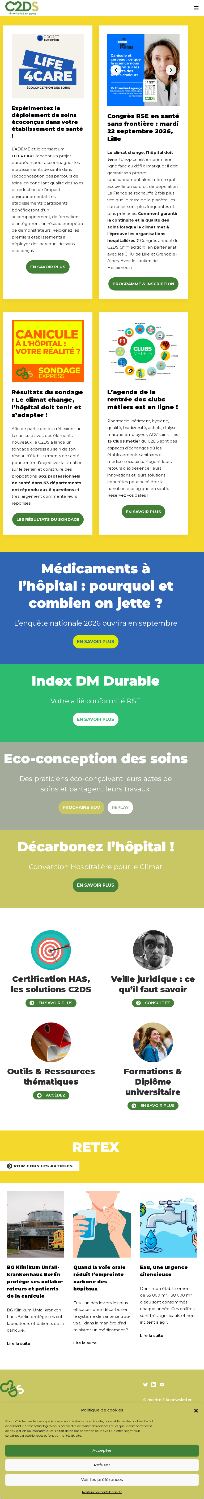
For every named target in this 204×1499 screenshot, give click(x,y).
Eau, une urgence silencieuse (164, 1270)
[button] (196, 1410)
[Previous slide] (115, 70)
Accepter (102, 1450)
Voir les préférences (102, 1479)
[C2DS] (22, 8)
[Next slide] (171, 70)
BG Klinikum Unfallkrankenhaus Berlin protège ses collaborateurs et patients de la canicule (35, 1281)
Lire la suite (18, 1343)
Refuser (102, 1464)
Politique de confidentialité (102, 1492)
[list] (143, 70)
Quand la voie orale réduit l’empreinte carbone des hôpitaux (99, 1278)
